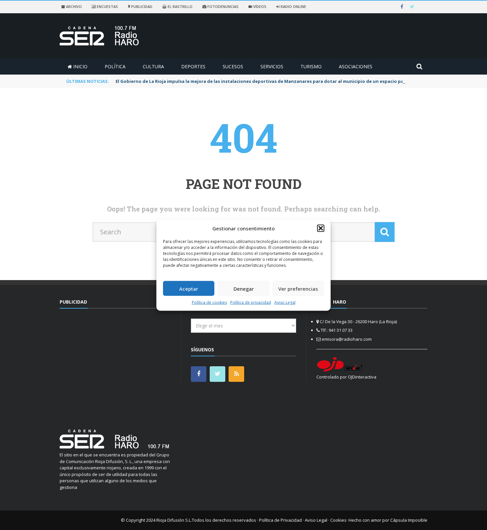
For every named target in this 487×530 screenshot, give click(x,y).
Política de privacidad (250, 302)
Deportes (193, 66)
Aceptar (188, 288)
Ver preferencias (298, 288)
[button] (320, 228)
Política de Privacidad (280, 520)
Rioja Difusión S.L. (174, 520)
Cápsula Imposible (408, 520)
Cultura (153, 66)
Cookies (338, 520)
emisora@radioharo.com (347, 339)
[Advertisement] (115, 365)
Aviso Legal (285, 302)
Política (115, 66)
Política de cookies (209, 302)
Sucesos (233, 66)
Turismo (311, 66)
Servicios (271, 66)
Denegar (244, 288)
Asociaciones (355, 66)
